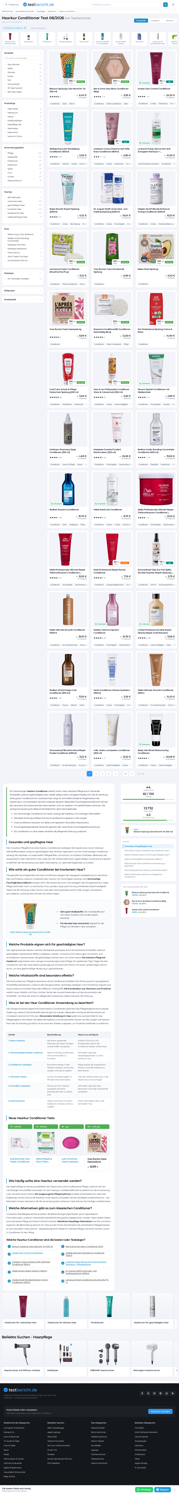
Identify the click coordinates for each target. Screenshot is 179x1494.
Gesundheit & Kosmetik (25, 11)
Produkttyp (9, 103)
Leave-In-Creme (24, 136)
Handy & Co (9, 1432)
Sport (6, 1450)
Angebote (155, 20)
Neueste (169, 20)
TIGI (24, 80)
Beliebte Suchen (55, 1423)
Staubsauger (141, 1441)
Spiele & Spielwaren (12, 1467)
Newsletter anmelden (160, 1411)
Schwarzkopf (24, 84)
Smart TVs (52, 1450)
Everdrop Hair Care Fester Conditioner (20, 1160)
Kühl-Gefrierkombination (146, 1432)
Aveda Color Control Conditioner (27, 1253)
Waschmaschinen (99, 1463)
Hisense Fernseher (55, 1441)
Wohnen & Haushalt (13, 1463)
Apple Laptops (54, 1432)
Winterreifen (140, 1450)
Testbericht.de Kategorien (17, 1423)
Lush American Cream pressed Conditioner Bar (70, 1161)
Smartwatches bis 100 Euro (59, 1459)
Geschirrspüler (141, 1436)
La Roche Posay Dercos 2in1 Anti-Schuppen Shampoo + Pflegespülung (86, 1263)
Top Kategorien (99, 1423)
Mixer (137, 1459)
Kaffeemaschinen (99, 1436)
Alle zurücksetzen (38, 28)
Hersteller (8, 53)
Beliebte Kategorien (145, 1423)
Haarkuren (52, 11)
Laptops (94, 1450)
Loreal (24, 76)
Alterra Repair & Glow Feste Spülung (44, 1161)
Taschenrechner (98, 1454)
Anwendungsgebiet (14, 147)
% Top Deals (140, 1467)
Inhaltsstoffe (10, 299)
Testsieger (9, 273)
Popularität (141, 20)
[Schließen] (175, 1490)
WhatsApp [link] (146, 1489)
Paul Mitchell (24, 64)
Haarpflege (40, 11)
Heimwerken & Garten (14, 1459)
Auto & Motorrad (11, 1436)
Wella (24, 68)
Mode (6, 1454)
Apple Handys (141, 1463)
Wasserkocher (97, 1459)
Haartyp (8, 192)
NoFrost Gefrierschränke (58, 1445)
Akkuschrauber (98, 1428)
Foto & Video (9, 1445)
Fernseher (139, 1428)
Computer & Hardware (14, 1428)
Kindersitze (140, 1454)
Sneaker (51, 1454)
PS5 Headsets (53, 1463)
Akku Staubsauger (55, 1428)
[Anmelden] (173, 4)
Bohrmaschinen (98, 1432)
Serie (6, 229)
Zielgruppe (9, 290)
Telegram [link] (164, 1489)
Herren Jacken (97, 1441)
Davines (24, 72)
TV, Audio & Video (12, 1441)
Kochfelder (96, 1445)
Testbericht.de (7, 11)
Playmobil (52, 1436)
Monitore (139, 1445)
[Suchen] (165, 4)
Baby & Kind (9, 1476)
